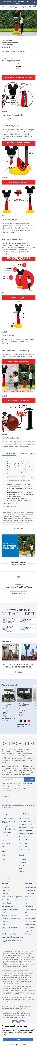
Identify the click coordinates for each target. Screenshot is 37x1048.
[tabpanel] (18, 23)
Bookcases (5, 922)
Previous (31, 685)
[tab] (9, 454)
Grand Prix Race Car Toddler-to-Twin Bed (22, 710)
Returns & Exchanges (26, 840)
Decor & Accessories (9, 915)
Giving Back (6, 843)
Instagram (22, 859)
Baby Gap (5, 894)
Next (35, 685)
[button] (6, 47)
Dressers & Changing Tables (12, 897)
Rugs (3, 925)
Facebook (22, 862)
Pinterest (22, 865)
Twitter (21, 872)
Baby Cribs (5, 891)
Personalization (7, 903)
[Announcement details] (34, 806)
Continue (29, 779)
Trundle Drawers (7, 931)
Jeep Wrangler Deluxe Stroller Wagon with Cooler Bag (6, 710)
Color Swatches (24, 849)
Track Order (23, 843)
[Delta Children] (18, 743)
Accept (18, 1040)
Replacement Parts (26, 828)
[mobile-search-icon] (30, 7)
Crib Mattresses (7, 906)
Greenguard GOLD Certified (8, 822)
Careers (4, 851)
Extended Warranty (26, 834)
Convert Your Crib (25, 824)
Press (3, 846)
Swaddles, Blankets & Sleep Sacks (11, 941)
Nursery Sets (6, 887)
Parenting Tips (24, 818)
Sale (3, 859)
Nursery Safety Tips (8, 826)
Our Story (5, 840)
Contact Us (23, 846)
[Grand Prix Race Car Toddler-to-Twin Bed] (24, 695)
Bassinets (5, 912)
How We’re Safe (7, 818)
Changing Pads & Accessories (12, 937)
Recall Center (6, 832)
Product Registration (26, 831)
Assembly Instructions (27, 821)
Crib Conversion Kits (9, 934)
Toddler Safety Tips (9, 829)
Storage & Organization (10, 928)
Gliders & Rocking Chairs (10, 900)
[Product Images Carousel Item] (18, 23)
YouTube (22, 869)
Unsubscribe (5, 796)
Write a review (17, 593)
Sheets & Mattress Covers (11, 909)
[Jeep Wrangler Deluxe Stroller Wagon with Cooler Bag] (9, 695)
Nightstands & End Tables (11, 918)
